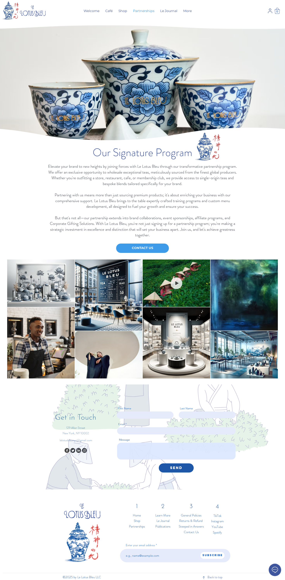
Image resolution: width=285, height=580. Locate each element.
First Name (124, 408)
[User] (270, 11)
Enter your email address (140, 545)
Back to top (214, 577)
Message (124, 439)
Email (121, 424)
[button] (277, 11)
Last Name (186, 408)
